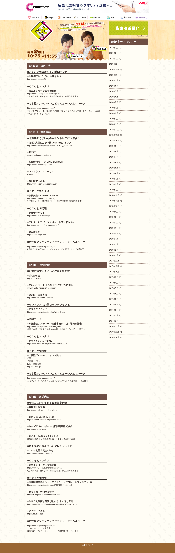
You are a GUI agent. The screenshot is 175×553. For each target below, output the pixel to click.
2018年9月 (113, 211)
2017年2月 (113, 315)
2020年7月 (113, 91)
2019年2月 (113, 184)
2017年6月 (113, 293)
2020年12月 (114, 64)
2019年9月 (113, 146)
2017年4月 (113, 304)
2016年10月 (114, 337)
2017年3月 (113, 310)
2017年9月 (113, 277)
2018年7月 (113, 222)
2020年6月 (113, 97)
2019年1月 (113, 190)
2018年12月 (114, 195)
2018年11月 (114, 201)
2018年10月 (114, 206)
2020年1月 (113, 124)
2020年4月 (113, 108)
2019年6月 (113, 162)
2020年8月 (113, 86)
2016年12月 (114, 326)
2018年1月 (113, 255)
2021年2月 (113, 53)
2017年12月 (114, 261)
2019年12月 (114, 129)
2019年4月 (113, 173)
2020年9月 (113, 80)
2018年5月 (113, 233)
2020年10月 (114, 75)
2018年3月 (113, 244)
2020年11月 (114, 69)
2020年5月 (113, 102)
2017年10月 (114, 272)
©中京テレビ (87, 545)
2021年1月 (113, 58)
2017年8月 (113, 283)
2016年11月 (114, 332)
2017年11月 (114, 266)
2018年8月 (113, 217)
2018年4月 (113, 239)
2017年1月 (113, 321)
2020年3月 (113, 113)
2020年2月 (113, 119)
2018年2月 (113, 250)
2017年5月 (113, 299)
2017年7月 (113, 288)
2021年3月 (113, 47)
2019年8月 (113, 151)
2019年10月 (114, 140)
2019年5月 (113, 168)
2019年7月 (113, 157)
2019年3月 (113, 179)
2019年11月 (114, 135)
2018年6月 (113, 228)
